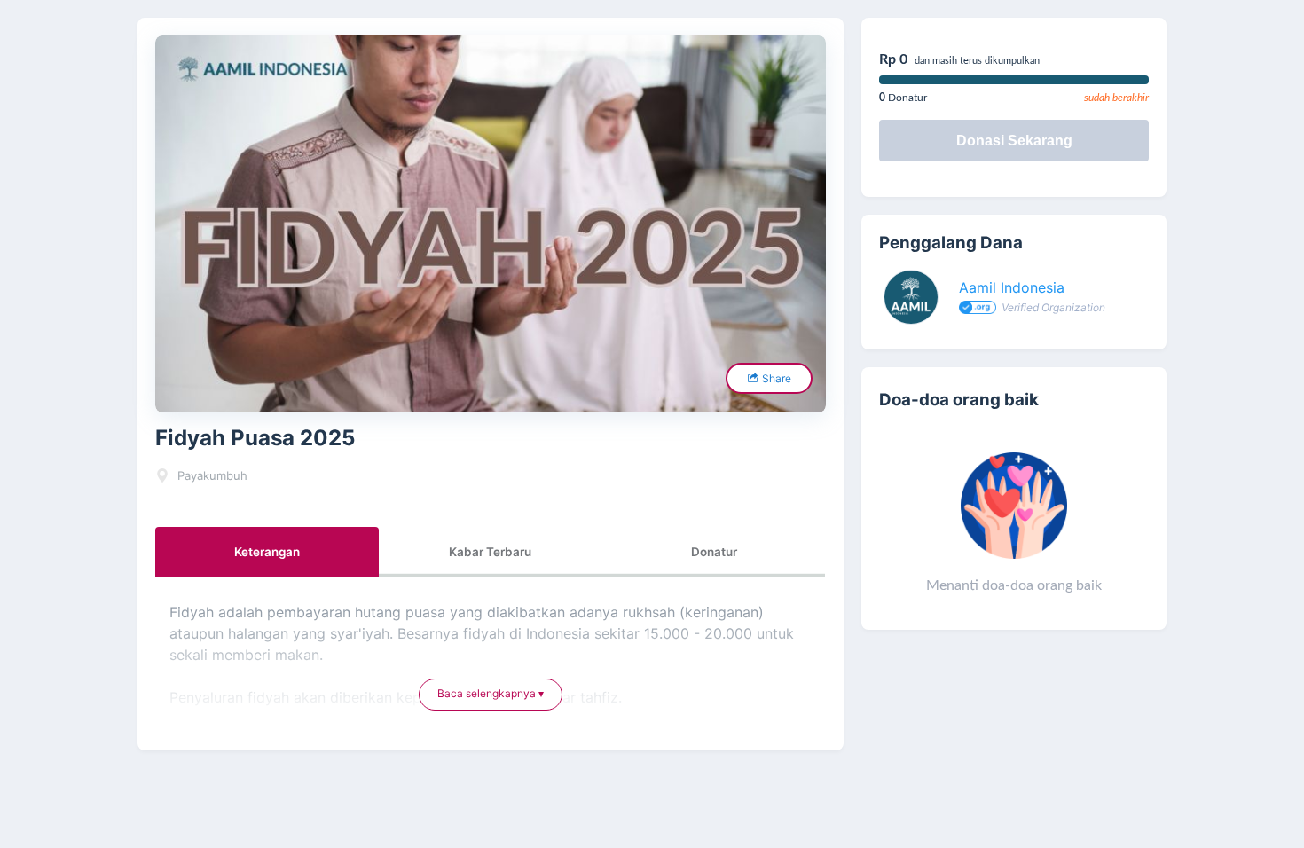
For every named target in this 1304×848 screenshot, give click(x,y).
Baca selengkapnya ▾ (490, 693)
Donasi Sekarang (1014, 140)
